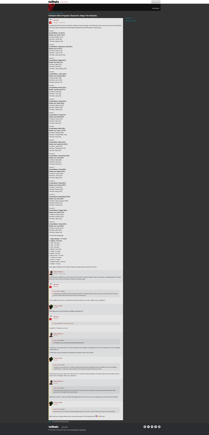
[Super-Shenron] (51, 273)
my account (155, 2)
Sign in (50, 421)
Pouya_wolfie (58, 306)
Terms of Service (75, 430)
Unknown (55, 323)
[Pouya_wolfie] (51, 307)
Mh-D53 (56, 20)
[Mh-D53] (51, 21)
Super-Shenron (58, 271)
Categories (155, 8)
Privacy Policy (83, 430)
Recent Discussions (130, 21)
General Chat (62, 22)
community (64, 2)
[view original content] (67, 323)
